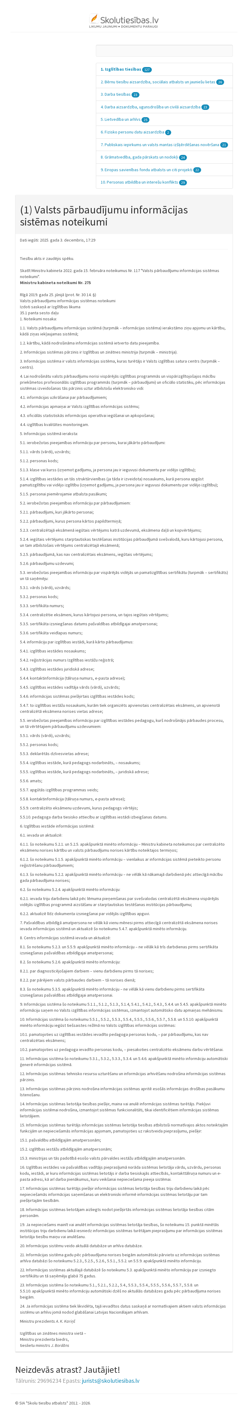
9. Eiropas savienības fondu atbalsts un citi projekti (150, 169)
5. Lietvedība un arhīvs (124, 119)
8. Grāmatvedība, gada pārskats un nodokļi (143, 157)
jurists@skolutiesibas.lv (110, 1380)
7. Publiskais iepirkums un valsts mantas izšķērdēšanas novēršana (163, 144)
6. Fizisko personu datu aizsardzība (135, 132)
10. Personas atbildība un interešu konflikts (143, 182)
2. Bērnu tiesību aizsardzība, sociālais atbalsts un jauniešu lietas (161, 82)
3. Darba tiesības (119, 94)
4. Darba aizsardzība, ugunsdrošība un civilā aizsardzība (154, 107)
